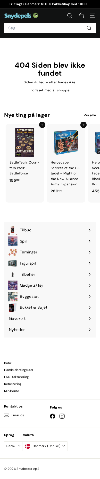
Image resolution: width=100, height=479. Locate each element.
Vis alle (89, 115)
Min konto (11, 391)
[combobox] (50, 28)
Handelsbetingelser (18, 370)
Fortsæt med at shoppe (50, 90)
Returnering (13, 384)
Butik (8, 363)
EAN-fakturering (16, 377)
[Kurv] (81, 15)
